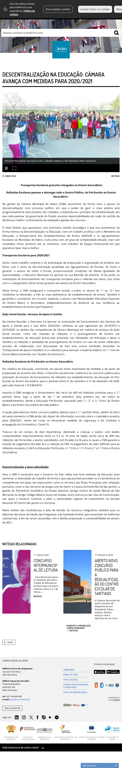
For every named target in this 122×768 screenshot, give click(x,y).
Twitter (31, 717)
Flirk (57, 717)
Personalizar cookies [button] (58, 9)
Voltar (10, 642)
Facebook (37, 717)
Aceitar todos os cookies (95, 9)
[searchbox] (61, 33)
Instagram (24, 717)
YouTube (50, 718)
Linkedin (17, 717)
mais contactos (12, 708)
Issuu (44, 717)
